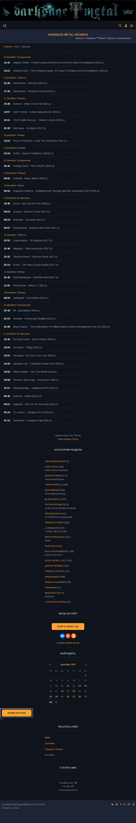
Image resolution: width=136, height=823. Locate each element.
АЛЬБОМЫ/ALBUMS (55, 461)
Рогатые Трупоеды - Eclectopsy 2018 (34, 379)
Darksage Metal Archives (68, 34)
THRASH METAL (53, 484)
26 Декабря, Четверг (14, 135)
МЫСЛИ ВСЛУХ (53, 593)
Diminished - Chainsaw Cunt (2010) (32, 91)
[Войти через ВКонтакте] (62, 635)
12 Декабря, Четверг (14, 272)
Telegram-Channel (54, 749)
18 (62, 691)
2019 (16, 46)
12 (68, 686)
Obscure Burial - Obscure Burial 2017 (33, 256)
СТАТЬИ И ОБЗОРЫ (55, 602)
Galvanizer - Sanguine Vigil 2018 (30, 420)
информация (51, 576)
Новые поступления (55, 582)
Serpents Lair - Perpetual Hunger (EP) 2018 (37, 363)
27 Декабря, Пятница (15, 98)
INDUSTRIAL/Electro (55, 537)
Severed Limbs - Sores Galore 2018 (33, 339)
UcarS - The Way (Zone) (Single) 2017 (34, 264)
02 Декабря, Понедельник (17, 305)
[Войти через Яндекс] (68, 635)
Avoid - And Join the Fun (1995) (30, 203)
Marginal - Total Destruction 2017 (31, 248)
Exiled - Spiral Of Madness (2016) (31, 153)
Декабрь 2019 (68, 664)
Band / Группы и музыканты (115, 38)
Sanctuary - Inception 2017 (28, 128)
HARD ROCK (51, 466)
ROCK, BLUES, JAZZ (55, 560)
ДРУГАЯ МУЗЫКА (54, 566)
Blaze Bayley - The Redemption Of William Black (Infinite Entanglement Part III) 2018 (60, 326)
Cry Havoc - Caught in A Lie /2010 (31, 412)
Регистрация (64, 439)
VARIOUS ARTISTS (54, 571)
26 (68, 696)
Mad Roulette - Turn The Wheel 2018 (33, 371)
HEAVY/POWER (53, 475)
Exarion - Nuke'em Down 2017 (30, 211)
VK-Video (49, 755)
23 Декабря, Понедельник (17, 160)
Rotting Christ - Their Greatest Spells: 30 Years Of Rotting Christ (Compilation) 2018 (59, 70)
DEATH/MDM (51, 490)
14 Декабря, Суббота (15, 235)
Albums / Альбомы (85, 38)
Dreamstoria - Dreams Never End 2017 (34, 227)
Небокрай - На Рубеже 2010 (29, 297)
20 (74, 691)
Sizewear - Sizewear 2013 (27, 219)
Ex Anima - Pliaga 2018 (26, 347)
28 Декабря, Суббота (15, 78)
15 (85, 686)
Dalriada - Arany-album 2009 (28, 178)
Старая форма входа (68, 643)
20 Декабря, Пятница (15, 173)
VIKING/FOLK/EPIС (54, 522)
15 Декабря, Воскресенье (17, 198)
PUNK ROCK (51, 546)
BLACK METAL (52, 499)
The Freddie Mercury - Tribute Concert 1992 (37, 120)
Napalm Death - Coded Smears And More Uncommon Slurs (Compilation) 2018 (56, 62)
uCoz (16, 808)
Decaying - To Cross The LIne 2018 (33, 355)
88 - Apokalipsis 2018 (24, 310)
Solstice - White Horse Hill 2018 (30, 103)
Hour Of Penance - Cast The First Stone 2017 (38, 140)
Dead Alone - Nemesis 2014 (28, 83)
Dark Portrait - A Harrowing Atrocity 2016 (35, 111)
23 (50, 696)
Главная (7, 46)
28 (79, 696)
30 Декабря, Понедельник (17, 57)
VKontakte (50, 743)
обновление (51, 587)
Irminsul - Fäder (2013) (25, 396)
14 (79, 686)
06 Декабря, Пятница (15, 292)
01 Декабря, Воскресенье (17, 334)
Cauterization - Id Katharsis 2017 (31, 240)
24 (56, 696)
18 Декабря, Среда (14, 185)
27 (74, 696)
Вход (75, 439)
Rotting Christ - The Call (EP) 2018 (32, 165)
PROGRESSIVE (53, 513)
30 (50, 702)
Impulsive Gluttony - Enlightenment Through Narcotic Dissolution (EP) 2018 (54, 190)
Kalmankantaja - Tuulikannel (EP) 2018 (34, 387)
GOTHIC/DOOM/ (53, 504)
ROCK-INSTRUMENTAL (56, 551)
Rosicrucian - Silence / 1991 (28, 285)
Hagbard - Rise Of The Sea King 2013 (34, 404)
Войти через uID (68, 626)
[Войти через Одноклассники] (73, 635)
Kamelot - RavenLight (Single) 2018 (32, 318)
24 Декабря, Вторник (14, 148)
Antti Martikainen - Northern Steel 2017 (34, 277)
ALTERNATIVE (52, 528)
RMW (47, 737)
